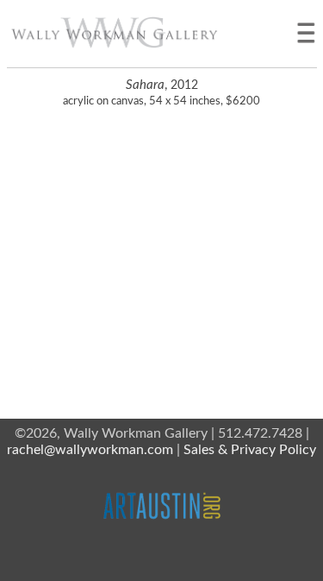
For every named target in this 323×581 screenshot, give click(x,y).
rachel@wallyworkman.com (90, 450)
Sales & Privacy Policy (249, 450)
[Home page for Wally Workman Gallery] (114, 32)
